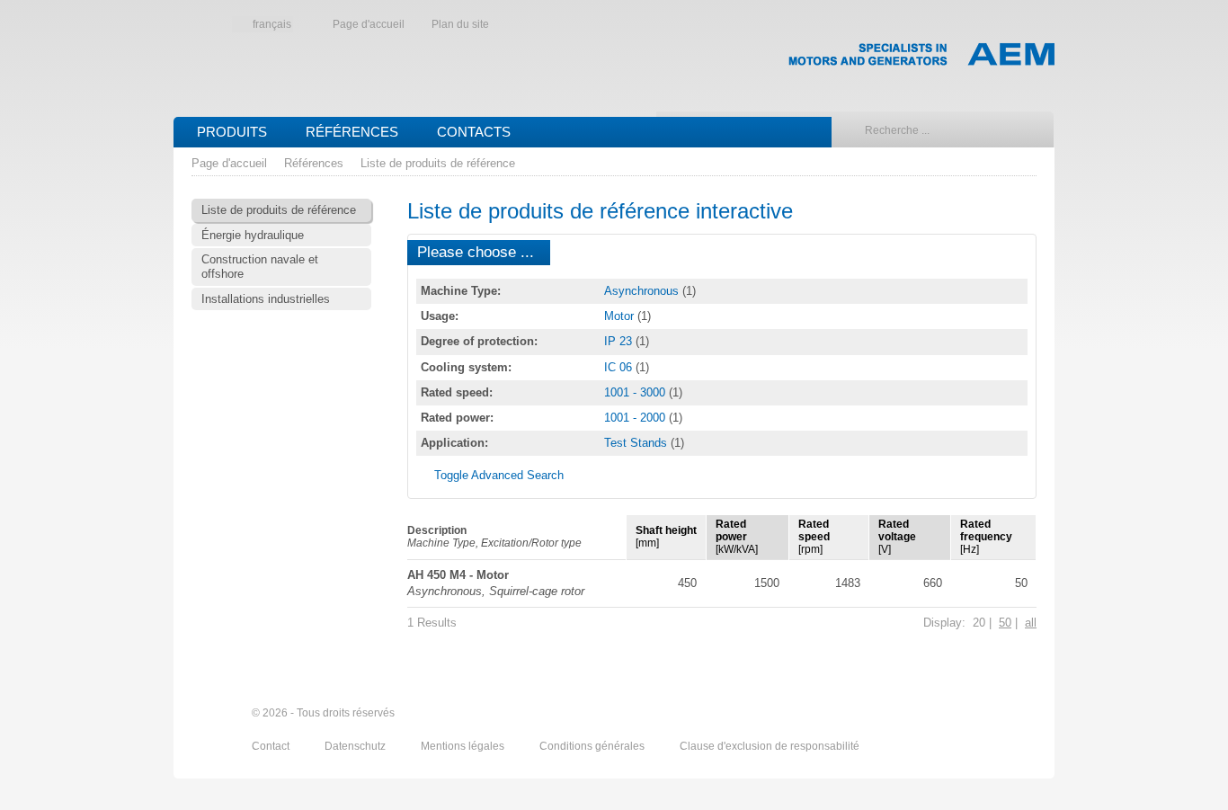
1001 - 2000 (636, 417)
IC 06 (620, 367)
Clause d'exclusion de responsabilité (769, 746)
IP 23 (620, 341)
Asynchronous (643, 291)
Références (352, 131)
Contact (272, 746)
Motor (620, 316)
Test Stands (637, 443)
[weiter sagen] (926, 714)
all (1031, 622)
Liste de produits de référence (437, 163)
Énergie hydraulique (252, 235)
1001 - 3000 (636, 392)
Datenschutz (356, 746)
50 (1005, 622)
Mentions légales (464, 746)
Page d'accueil (369, 24)
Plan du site (460, 24)
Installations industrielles (265, 299)
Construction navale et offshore (259, 266)
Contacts (474, 131)
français (272, 24)
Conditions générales (593, 746)
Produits (232, 131)
